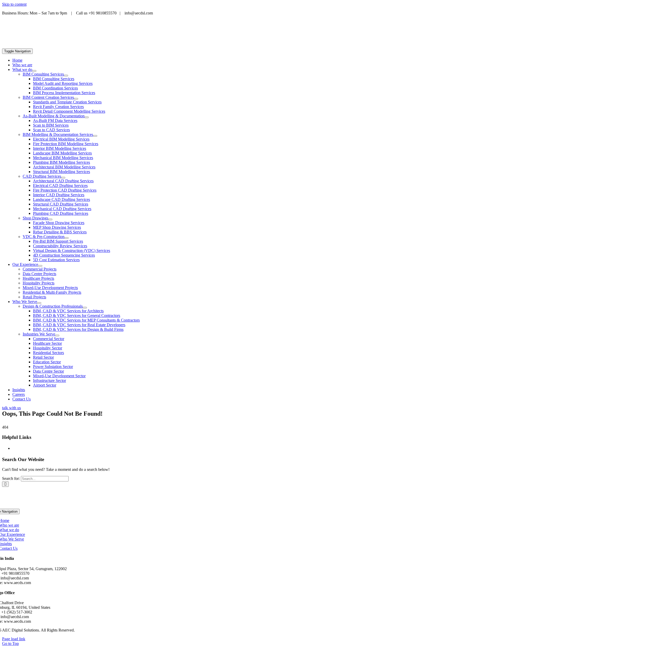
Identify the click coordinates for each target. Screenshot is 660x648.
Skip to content (14, 4)
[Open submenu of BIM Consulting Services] (66, 75)
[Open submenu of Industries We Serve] (57, 335)
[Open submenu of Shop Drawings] (50, 219)
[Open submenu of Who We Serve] (39, 303)
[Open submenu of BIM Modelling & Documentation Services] (95, 136)
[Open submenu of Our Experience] (40, 266)
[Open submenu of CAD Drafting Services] (63, 177)
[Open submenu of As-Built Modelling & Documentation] (87, 117)
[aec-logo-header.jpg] (40, 46)
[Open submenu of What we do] (34, 71)
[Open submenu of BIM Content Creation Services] (76, 99)
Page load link (13, 639)
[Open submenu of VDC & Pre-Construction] (66, 238)
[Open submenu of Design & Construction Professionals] (85, 307)
